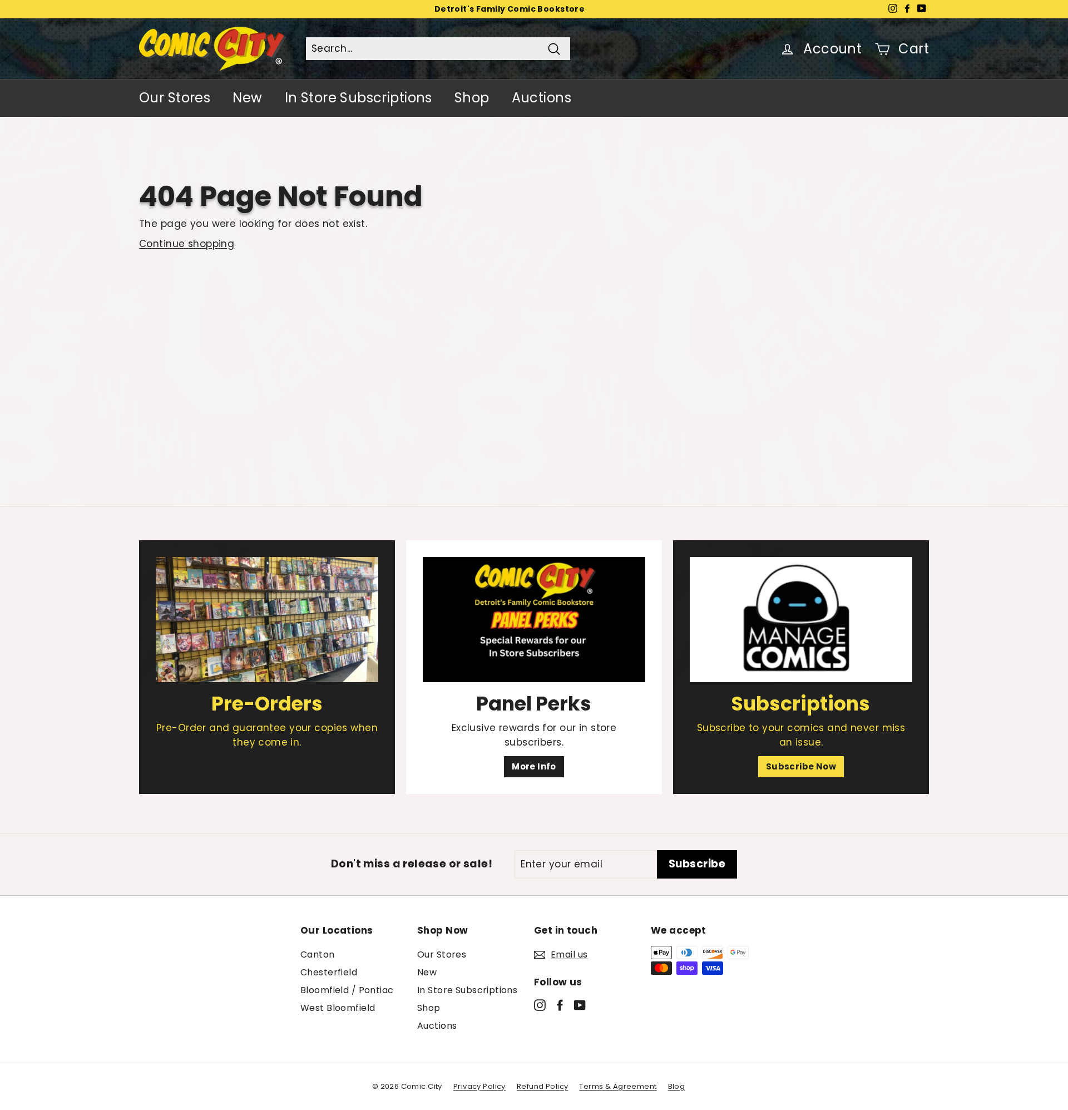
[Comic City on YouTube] (580, 1005)
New (247, 97)
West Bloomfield (337, 1008)
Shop (472, 97)
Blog (676, 1086)
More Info (534, 766)
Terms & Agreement (617, 1086)
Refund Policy (542, 1086)
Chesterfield (328, 972)
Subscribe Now (801, 766)
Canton (317, 954)
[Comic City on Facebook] (560, 1005)
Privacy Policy (479, 1086)
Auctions (541, 97)
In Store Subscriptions (358, 97)
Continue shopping (186, 243)
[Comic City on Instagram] (540, 1005)
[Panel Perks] (534, 619)
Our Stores (174, 97)
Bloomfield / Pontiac (347, 990)
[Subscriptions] (801, 619)
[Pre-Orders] (267, 619)
